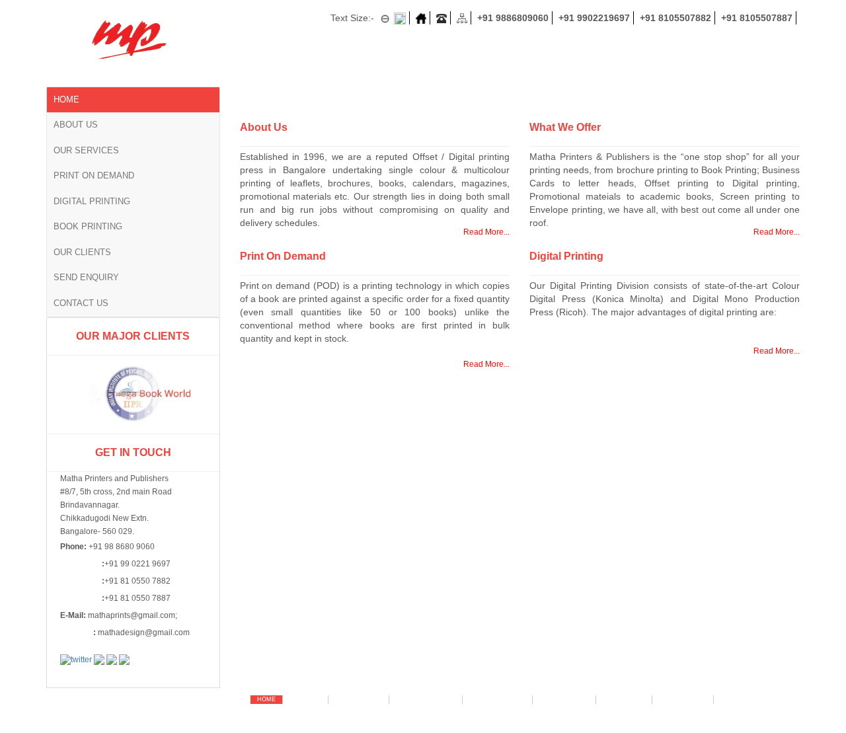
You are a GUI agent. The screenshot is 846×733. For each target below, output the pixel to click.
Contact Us (81, 303)
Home (66, 99)
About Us (76, 125)
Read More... (486, 232)
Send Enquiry (86, 277)
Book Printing (88, 226)
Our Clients (82, 252)
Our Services (86, 150)
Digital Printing (92, 201)
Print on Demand (94, 175)
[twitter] (76, 659)
